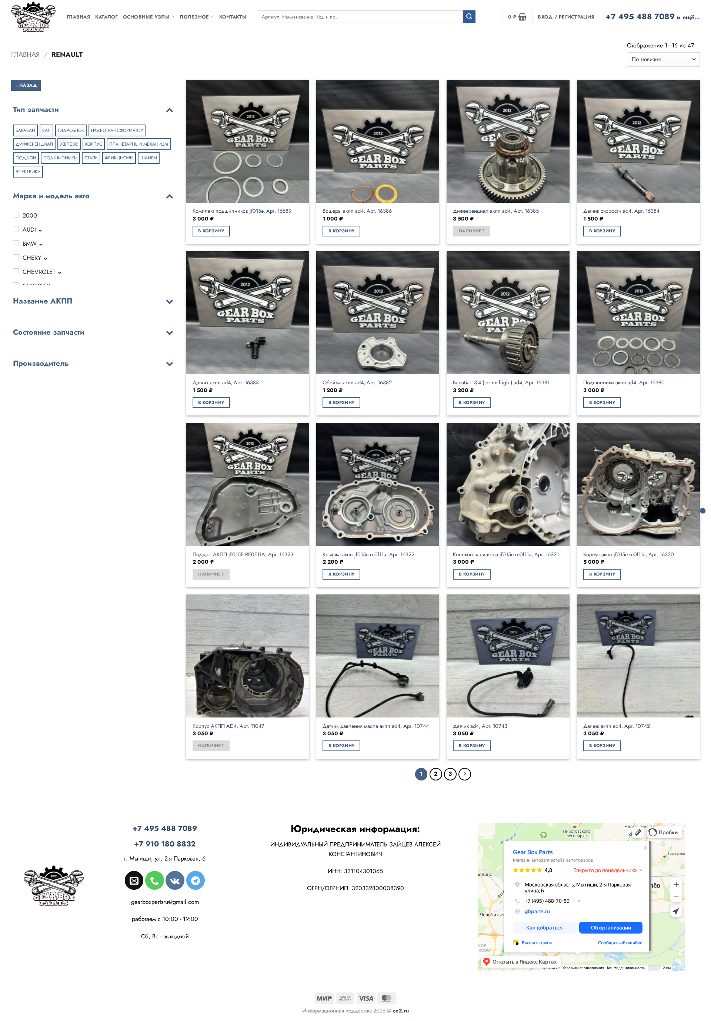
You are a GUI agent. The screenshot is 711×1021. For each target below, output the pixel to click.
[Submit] (469, 16)
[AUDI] (16, 229)
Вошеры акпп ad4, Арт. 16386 (357, 211)
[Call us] (154, 880)
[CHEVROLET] (16, 271)
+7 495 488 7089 (652, 16)
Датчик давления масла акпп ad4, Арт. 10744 (376, 726)
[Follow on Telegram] (195, 880)
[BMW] (16, 243)
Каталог (106, 16)
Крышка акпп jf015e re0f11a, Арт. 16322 (368, 554)
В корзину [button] (211, 231)
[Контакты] (702, 510)
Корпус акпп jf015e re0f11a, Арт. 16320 (628, 554)
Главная (78, 16)
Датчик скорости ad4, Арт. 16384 (621, 211)
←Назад (26, 85)
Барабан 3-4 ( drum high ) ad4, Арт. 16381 (501, 382)
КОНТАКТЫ (233, 16)
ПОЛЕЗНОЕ (194, 16)
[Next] (464, 774)
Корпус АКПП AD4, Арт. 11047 (228, 726)
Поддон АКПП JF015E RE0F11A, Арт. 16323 (243, 554)
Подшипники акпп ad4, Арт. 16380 (624, 382)
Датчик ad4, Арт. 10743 (480, 726)
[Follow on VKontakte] (175, 880)
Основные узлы (146, 16)
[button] (517, 17)
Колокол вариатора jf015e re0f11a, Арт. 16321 (506, 554)
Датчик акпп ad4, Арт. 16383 (226, 382)
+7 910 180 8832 (165, 844)
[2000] (16, 215)
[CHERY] (16, 257)
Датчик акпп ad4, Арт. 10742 (616, 726)
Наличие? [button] (471, 231)
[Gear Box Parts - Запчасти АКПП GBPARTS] (33, 16)
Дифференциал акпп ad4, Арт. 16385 (496, 211)
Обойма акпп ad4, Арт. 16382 (357, 382)
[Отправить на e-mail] (134, 880)
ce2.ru (401, 1010)
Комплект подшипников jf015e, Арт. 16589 (242, 211)
